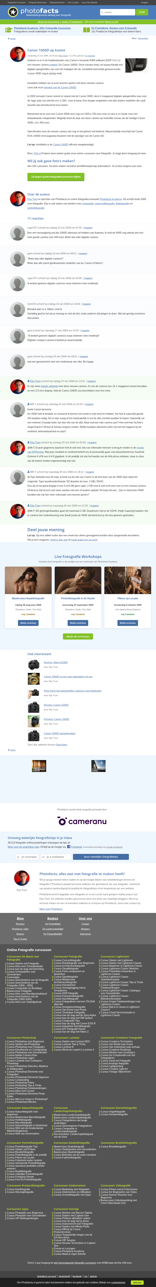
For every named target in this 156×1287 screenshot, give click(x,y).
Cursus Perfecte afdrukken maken (72, 1218)
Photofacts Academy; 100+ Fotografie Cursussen (42, 28)
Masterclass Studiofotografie (69, 1146)
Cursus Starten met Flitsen (21, 1149)
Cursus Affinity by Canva (67, 1229)
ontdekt (53, 64)
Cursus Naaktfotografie (19, 1171)
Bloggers (85, 929)
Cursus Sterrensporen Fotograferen (73, 1126)
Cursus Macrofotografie (19, 1122)
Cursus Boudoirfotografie (20, 1152)
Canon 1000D (60, 144)
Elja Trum (63, 56)
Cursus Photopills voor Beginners (25, 1212)
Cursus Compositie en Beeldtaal (24, 988)
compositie (88, 203)
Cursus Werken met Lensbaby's (118, 1052)
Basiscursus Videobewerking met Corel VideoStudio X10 (119, 1201)
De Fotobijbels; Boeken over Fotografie (114, 28)
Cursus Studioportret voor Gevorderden (75, 1149)
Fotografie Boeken (57, 3)
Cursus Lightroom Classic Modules (119, 968)
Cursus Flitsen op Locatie (20, 1157)
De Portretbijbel (52, 924)
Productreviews (62, 1232)
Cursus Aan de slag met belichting (25, 969)
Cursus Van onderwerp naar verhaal (120, 1047)
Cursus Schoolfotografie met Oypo (72, 1194)
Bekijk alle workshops (78, 636)
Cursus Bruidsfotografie (113, 1146)
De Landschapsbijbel (53, 929)
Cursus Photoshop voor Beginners (25, 1041)
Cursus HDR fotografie (66, 993)
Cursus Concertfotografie (67, 960)
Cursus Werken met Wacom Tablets (73, 1212)
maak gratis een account (84, 540)
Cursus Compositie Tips (67, 1020)
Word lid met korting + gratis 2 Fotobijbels (60, 22)
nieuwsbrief (64, 1276)
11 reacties (90, 56)
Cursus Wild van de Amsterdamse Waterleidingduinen (25, 1129)
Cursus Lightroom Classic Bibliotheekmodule (115, 997)
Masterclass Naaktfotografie (28, 598)
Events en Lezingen (64, 1248)
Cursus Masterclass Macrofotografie (26, 1117)
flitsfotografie (122, 203)
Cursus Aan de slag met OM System (73, 1018)
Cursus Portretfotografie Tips (22, 1146)
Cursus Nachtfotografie (66, 998)
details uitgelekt (49, 386)
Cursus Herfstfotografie (19, 1120)
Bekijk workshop (28, 623)
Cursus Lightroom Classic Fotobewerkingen (115, 986)
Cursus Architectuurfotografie (69, 965)
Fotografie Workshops (37, 3)
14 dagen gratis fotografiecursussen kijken (56, 176)
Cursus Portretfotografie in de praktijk (27, 1155)
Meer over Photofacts (50, 909)
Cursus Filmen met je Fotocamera (119, 1189)
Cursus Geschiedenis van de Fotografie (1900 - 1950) (22, 984)
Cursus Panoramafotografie (68, 996)
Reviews (20, 924)
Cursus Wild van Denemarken (23, 1133)
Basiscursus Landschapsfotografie (72, 1117)
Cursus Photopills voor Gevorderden (26, 1215)
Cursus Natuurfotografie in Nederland (27, 1125)
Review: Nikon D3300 (56, 662)
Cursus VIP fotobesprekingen (23, 1218)
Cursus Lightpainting (112, 1066)
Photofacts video (20, 929)
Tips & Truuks (20, 939)
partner (93, 1276)
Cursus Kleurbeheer (65, 985)
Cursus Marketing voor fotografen (72, 1189)
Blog (20, 918)
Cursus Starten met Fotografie (23, 963)
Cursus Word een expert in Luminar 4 (74, 1049)
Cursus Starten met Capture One (71, 1215)
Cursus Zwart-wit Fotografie (116, 1060)
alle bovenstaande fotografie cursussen (75, 1263)
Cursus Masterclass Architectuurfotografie (65, 981)
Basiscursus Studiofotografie (69, 1152)
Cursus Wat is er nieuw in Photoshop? (27, 1099)
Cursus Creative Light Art (114, 1069)
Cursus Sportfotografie (66, 976)
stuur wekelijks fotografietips (101, 856)
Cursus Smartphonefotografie (69, 1007)
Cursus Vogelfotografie (113, 1111)
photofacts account (46, 1276)
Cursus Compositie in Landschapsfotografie (65, 1130)
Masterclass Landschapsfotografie (72, 1115)
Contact (85, 924)
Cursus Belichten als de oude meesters (75, 1155)
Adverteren (85, 934)
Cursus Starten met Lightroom (117, 960)
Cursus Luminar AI (64, 1047)
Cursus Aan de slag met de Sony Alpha (75, 1015)
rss (85, 1276)
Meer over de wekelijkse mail (23, 847)
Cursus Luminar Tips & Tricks (69, 1044)
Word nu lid (111, 22)
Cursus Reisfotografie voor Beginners (74, 963)
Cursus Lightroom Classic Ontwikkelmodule (115, 978)
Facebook (76, 847)
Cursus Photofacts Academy (69, 1251)
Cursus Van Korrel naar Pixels (70, 1009)
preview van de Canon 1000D (60, 87)
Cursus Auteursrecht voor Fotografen (73, 1223)
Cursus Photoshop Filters (20, 1082)
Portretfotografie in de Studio (78, 598)
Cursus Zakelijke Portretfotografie (25, 1174)
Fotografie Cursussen (17, 3)
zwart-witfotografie (105, 203)
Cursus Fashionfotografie (67, 1157)
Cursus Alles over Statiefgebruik (24, 1002)
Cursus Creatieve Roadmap (116, 1049)
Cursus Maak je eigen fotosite (70, 1254)
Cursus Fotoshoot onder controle (24, 1160)
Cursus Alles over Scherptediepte (25, 966)
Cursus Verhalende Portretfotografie (26, 1163)
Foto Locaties (73, 3)
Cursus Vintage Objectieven (116, 1071)
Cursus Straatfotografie (66, 968)
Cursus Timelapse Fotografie (69, 1012)
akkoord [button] (137, 1282)
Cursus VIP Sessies (64, 1240)
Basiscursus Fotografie (19, 991)
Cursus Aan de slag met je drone (71, 1221)
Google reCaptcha (114, 847)
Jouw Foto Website (89, 3)
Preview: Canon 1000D (56, 719)
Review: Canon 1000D (56, 705)
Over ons (85, 918)
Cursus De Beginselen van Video (119, 1192)
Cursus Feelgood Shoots (20, 1176)
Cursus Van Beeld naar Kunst (117, 1044)
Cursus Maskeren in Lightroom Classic (121, 965)
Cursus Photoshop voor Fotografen (26, 1047)
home (13, 38)
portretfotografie (35, 208)
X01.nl (37, 153)
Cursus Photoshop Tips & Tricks (24, 1085)
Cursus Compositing (18, 1080)
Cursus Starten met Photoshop (23, 1044)
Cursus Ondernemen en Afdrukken (72, 1192)
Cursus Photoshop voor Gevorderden (27, 1052)
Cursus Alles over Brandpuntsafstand (27, 993)
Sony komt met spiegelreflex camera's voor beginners (72, 691)
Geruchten (143, 38)
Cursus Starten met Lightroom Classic (121, 963)
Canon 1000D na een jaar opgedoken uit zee (68, 676)
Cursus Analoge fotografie (115, 1063)
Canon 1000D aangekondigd (59, 733)
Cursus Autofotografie (18, 1189)
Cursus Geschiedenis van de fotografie (28, 980)
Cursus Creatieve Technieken (117, 1041)
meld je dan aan (59, 540)
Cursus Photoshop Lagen (20, 1058)
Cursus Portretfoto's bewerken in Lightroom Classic (118, 972)
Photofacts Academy (111, 199)
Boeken (20, 934)
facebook (77, 1276)
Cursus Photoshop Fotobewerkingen (26, 1088)
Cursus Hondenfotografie (114, 1114)
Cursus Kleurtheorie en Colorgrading (27, 1049)
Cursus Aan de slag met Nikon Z (71, 1031)
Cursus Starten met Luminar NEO (72, 1041)
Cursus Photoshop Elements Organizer (28, 1077)
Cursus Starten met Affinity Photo (71, 1226)
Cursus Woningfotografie (20, 1192)
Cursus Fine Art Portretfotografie (24, 1179)
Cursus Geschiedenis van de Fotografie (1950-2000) (22, 997)
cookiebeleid (118, 1282)
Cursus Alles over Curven (20, 1091)
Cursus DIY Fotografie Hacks (69, 1029)
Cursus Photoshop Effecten (21, 1102)
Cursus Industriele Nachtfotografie (72, 1026)
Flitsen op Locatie (127, 598)
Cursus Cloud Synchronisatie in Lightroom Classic (118, 1014)
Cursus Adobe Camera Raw (22, 1055)
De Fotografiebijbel (53, 934)
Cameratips (13, 977)
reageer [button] (88, 227)
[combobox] (117, 12)
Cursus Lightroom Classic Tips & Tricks (122, 982)
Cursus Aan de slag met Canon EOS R (75, 1023)
